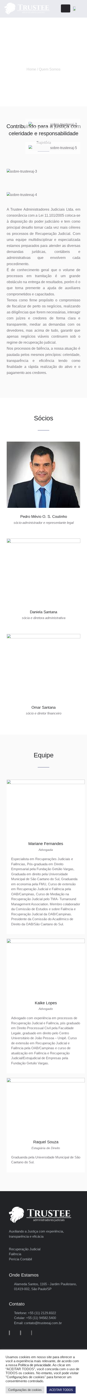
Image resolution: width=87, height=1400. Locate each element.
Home (31, 69)
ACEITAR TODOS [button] (61, 1390)
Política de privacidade (34, 1365)
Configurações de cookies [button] (25, 1390)
